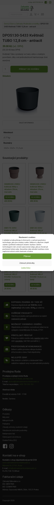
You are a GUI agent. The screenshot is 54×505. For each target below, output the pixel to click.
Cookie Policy (25, 268)
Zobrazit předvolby (27, 263)
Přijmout (27, 256)
